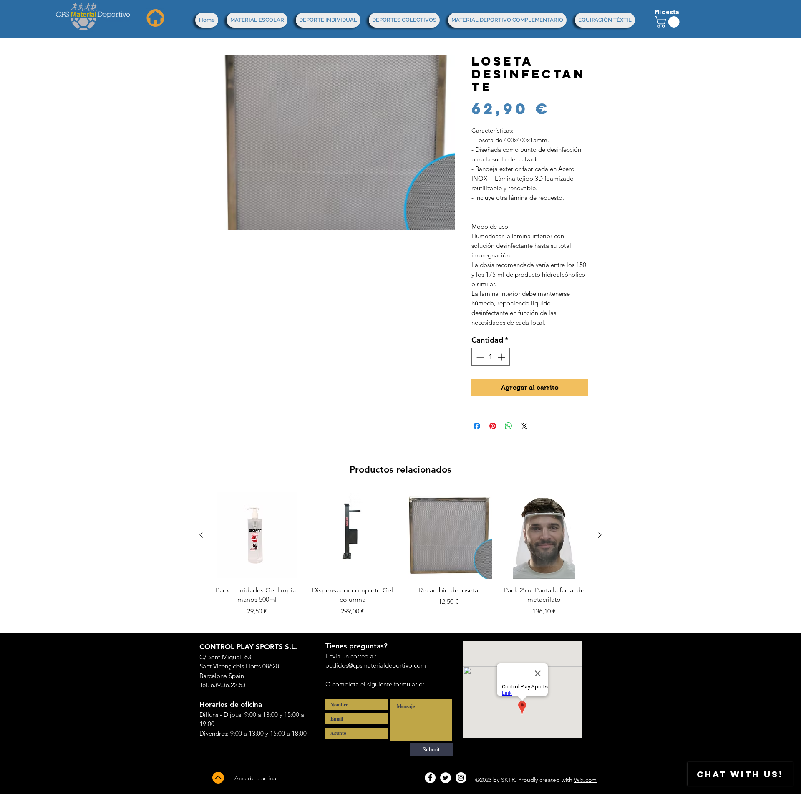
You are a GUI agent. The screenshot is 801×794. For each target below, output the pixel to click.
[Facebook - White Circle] (430, 777)
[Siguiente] (600, 535)
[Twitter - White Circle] (445, 777)
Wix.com (585, 780)
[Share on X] (524, 426)
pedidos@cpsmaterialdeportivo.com (375, 665)
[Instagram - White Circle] (461, 777)
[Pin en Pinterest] (493, 426)
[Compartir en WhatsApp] (509, 426)
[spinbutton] (491, 356)
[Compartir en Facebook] (477, 426)
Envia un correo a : (351, 656)
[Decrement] (479, 356)
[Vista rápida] (257, 535)
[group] (400, 558)
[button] (668, 22)
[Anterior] (201, 535)
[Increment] (502, 356)
